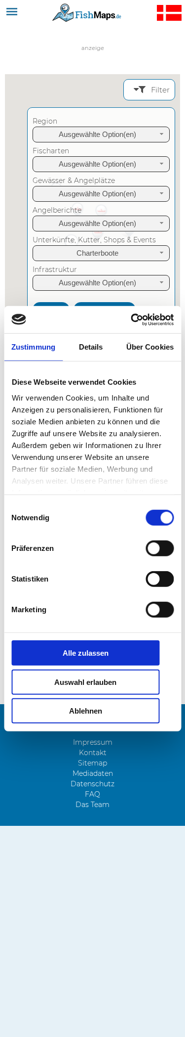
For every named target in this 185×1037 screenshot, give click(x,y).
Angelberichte (57, 210)
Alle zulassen (86, 653)
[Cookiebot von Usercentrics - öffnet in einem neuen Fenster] (132, 319)
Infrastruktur (55, 269)
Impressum (92, 742)
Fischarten (51, 150)
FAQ (92, 794)
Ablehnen (85, 711)
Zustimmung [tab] (33, 347)
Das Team (92, 804)
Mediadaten (93, 773)
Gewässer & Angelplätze (74, 180)
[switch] (160, 548)
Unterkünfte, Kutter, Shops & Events (94, 239)
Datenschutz (92, 783)
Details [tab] (91, 347)
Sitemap (92, 763)
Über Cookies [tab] (150, 347)
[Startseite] (87, 12)
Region (45, 121)
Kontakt (93, 752)
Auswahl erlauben (85, 681)
